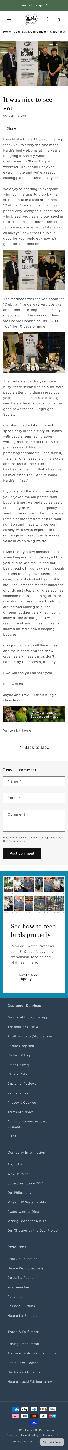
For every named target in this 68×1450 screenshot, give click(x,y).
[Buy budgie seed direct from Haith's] (34, 714)
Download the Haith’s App (28, 1017)
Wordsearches (18, 1287)
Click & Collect (19, 1074)
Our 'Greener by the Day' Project (33, 1230)
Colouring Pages (20, 1277)
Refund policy (30, 1435)
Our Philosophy (20, 1192)
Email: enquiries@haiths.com (30, 1036)
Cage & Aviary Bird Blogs (30, 31)
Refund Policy (18, 1093)
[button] (9, 19)
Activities (15, 1296)
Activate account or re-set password (28, 1123)
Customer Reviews (22, 1083)
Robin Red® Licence (23, 1363)
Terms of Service (21, 1112)
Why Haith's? (18, 1174)
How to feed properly (28, 977)
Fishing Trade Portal (23, 1344)
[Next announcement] (60, 5)
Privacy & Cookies (22, 1102)
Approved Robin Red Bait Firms (32, 1353)
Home (7, 31)
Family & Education (22, 1259)
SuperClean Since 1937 (25, 1183)
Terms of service (22, 1441)
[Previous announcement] (7, 5)
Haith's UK (32, 1430)
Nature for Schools (22, 1315)
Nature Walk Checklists (26, 1268)
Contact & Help (19, 1055)
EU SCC (14, 1136)
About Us (15, 1164)
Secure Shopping (21, 1046)
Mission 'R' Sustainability (27, 1202)
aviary (53, 31)
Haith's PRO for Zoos (24, 1372)
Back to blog (37, 747)
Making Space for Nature (27, 1221)
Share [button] (11, 128)
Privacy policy (52, 1435)
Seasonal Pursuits (21, 1306)
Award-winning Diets (24, 1211)
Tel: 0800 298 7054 (23, 1027)
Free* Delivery (19, 1065)
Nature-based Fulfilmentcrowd (31, 1381)
